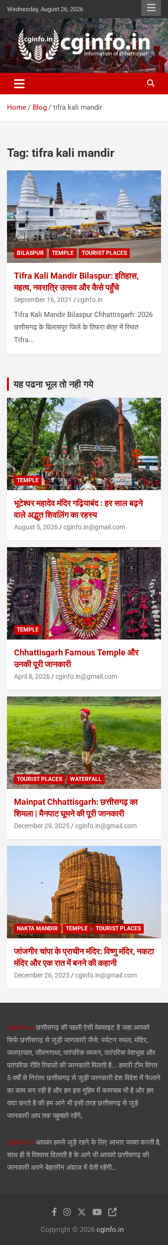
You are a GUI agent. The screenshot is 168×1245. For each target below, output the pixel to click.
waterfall (86, 779)
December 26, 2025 (42, 975)
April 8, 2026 (32, 676)
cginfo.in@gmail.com (94, 527)
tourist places (104, 253)
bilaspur (30, 253)
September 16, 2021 (43, 299)
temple (63, 253)
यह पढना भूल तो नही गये (53, 384)
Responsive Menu (151, 8)
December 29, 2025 (42, 826)
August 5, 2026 (36, 527)
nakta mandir (37, 928)
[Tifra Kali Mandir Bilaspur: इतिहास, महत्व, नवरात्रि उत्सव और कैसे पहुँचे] (84, 216)
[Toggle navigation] (19, 83)
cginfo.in (90, 299)
